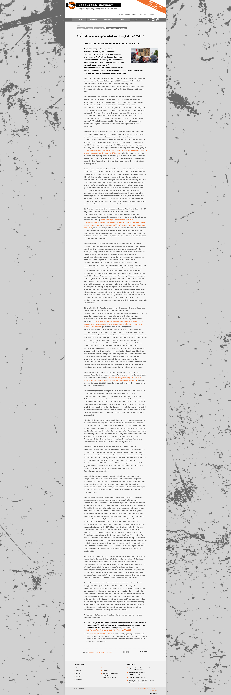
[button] (124, 652)
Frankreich (89, 28)
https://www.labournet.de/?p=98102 (100, 652)
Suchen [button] (148, 19)
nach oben (143, 652)
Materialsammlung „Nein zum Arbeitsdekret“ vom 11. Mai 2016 (108, 630)
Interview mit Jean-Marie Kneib (101, 634)
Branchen (79, 19)
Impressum (153, 688)
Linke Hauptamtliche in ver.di (137, 677)
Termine (105, 668)
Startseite (121, 14)
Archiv (145, 14)
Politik (122, 19)
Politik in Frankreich (99, 28)
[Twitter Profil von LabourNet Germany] (153, 19)
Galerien (105, 670)
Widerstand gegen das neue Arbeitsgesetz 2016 (116, 28)
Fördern (140, 14)
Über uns (127, 14)
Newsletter (151, 14)
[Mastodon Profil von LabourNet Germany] (157, 19)
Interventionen (108, 19)
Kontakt (134, 14)
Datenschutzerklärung (141, 688)
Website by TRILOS (151, 691)
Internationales (94, 19)
